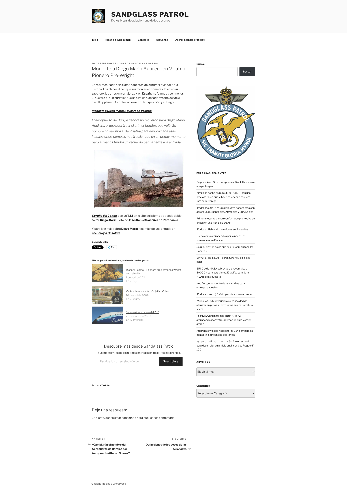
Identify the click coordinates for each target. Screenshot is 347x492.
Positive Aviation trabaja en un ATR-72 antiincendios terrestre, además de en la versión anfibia (223, 319)
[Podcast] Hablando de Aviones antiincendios (222, 229)
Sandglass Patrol (150, 14)
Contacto (143, 39)
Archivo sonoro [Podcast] (190, 39)
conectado (129, 418)
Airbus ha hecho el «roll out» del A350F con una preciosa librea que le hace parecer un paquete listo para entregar (223, 196)
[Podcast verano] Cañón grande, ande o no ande (224, 294)
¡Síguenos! (162, 39)
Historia (103, 385)
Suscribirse (170, 361)
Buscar (200, 63)
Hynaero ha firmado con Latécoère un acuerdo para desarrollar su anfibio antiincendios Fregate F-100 (225, 345)
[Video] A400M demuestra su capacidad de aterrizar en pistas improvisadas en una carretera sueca (224, 305)
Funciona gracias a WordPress (108, 483)
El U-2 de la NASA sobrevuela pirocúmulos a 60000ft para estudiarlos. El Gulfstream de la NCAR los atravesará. (222, 272)
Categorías (203, 385)
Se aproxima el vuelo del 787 (142, 312)
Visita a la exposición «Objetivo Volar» (147, 291)
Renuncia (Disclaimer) (118, 39)
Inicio (94, 39)
